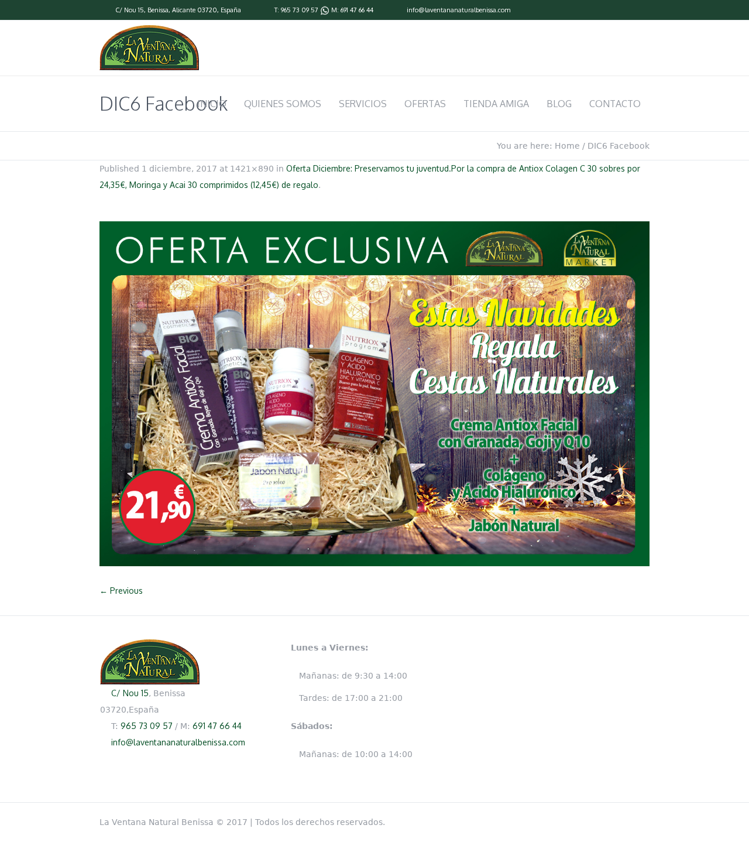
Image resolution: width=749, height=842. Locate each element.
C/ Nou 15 (129, 10)
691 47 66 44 (357, 10)
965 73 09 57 (299, 10)
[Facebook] (644, 10)
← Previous (121, 590)
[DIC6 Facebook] (374, 393)
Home (567, 145)
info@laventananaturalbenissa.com (458, 10)
